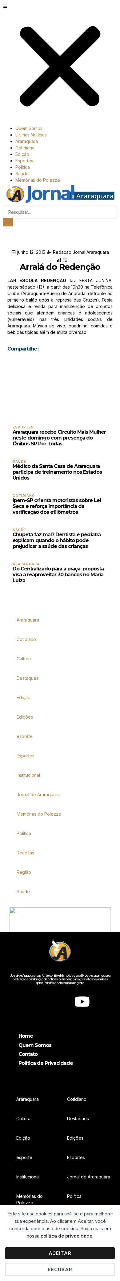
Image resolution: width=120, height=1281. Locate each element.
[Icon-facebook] (38, 1001)
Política (22, 167)
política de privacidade (66, 1236)
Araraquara (26, 141)
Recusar (60, 1269)
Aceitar (60, 1253)
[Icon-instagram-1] (60, 1001)
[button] (60, 64)
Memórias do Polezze (37, 180)
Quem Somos (28, 128)
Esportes (24, 160)
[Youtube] (82, 1001)
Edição (22, 154)
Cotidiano (25, 147)
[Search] (8, 222)
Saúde (22, 173)
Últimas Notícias (31, 134)
